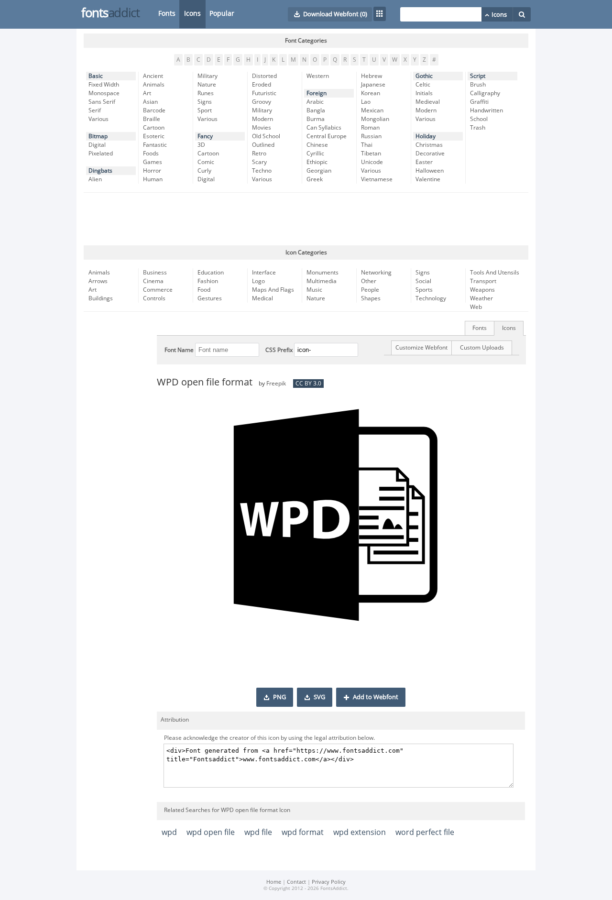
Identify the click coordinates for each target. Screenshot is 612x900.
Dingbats (100, 170)
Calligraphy (485, 93)
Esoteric (153, 136)
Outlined (263, 145)
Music (314, 289)
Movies (261, 127)
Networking (376, 272)
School (479, 119)
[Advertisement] (306, 219)
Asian (150, 102)
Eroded (261, 84)
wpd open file (210, 832)
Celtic (422, 84)
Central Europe (326, 136)
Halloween (429, 170)
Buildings (100, 298)
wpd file (258, 832)
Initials (424, 93)
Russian (371, 136)
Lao (366, 102)
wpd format (303, 832)
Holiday (425, 136)
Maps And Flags (273, 289)
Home (273, 882)
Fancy (205, 136)
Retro (259, 153)
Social (423, 281)
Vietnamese (377, 179)
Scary (259, 162)
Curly (204, 170)
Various (98, 119)
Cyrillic (315, 153)
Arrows (98, 281)
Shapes (371, 298)
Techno (262, 170)
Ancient (153, 76)
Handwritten (486, 110)
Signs (204, 102)
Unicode (372, 162)
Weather (481, 298)
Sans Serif (101, 102)
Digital (97, 145)
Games (152, 162)
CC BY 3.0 (308, 383)
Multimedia (321, 281)
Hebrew (371, 76)
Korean (370, 93)
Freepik (276, 383)
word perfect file (424, 832)
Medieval (427, 102)
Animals (153, 84)
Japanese (373, 84)
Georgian (318, 170)
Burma (315, 119)
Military (207, 76)
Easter (424, 162)
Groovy (261, 102)
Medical (262, 298)
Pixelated (100, 153)
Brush (478, 84)
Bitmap (98, 136)
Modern (262, 119)
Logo (258, 281)
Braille (151, 119)
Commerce (158, 289)
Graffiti (479, 102)
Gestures (209, 298)
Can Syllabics (323, 127)
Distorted (264, 76)
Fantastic (155, 145)
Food (203, 289)
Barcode (154, 110)
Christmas (429, 145)
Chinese (317, 145)
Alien (95, 179)
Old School (266, 136)
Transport (483, 281)
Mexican (372, 110)
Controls (154, 298)
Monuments (322, 272)
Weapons (482, 289)
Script (477, 76)
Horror (152, 170)
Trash (477, 127)
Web (476, 307)
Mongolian (375, 119)
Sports (424, 289)
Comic (205, 162)
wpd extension (359, 832)
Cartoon (153, 127)
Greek (314, 179)
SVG (319, 697)
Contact (296, 882)
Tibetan (371, 153)
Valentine (427, 179)
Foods (151, 153)
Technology (430, 298)
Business (155, 272)
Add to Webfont (375, 697)
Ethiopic (317, 162)
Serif (94, 110)
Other (368, 281)
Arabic (315, 102)
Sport (204, 110)
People (370, 289)
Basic (95, 76)
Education (210, 272)
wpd (169, 832)
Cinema (153, 281)
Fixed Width (103, 84)
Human (153, 179)
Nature (206, 84)
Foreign (316, 93)
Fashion (207, 281)
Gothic (424, 76)
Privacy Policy (329, 882)
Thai (366, 145)
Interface (264, 272)
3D (201, 145)
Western (317, 76)
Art (147, 93)
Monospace (104, 93)
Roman (370, 127)
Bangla (315, 110)
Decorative (430, 153)
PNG (279, 697)
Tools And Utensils (494, 272)
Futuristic (264, 93)
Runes (205, 93)
